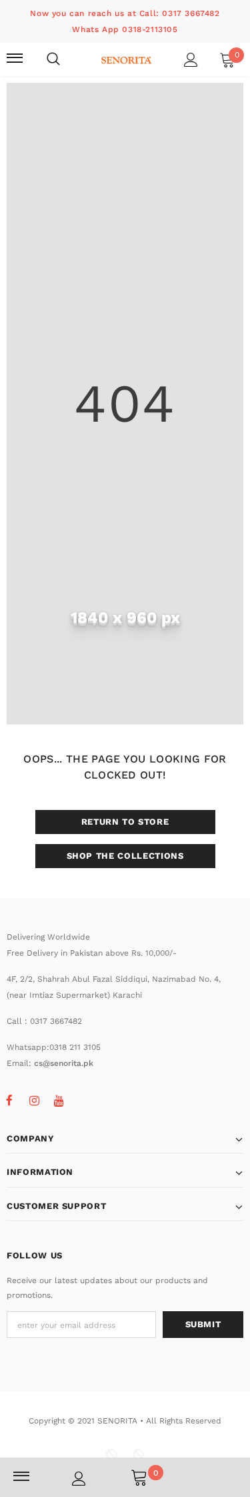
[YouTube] (59, 1100)
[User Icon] (191, 60)
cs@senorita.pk (63, 1063)
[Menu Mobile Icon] (15, 59)
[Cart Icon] (139, 1477)
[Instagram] (34, 1100)
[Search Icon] (53, 59)
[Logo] (126, 58)
